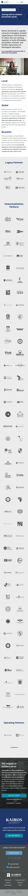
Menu (22, 2)
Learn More (14, 835)
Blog (20, 885)
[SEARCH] (18, 2)
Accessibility (19, 892)
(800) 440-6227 (14, 867)
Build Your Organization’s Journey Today (14, 796)
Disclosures (8, 880)
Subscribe (14, 853)
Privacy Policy (7, 892)
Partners (8, 882)
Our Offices (14, 864)
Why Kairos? (8, 885)
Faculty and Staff (20, 880)
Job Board (20, 882)
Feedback (14, 892)
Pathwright (13, 894)
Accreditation (18, 891)
